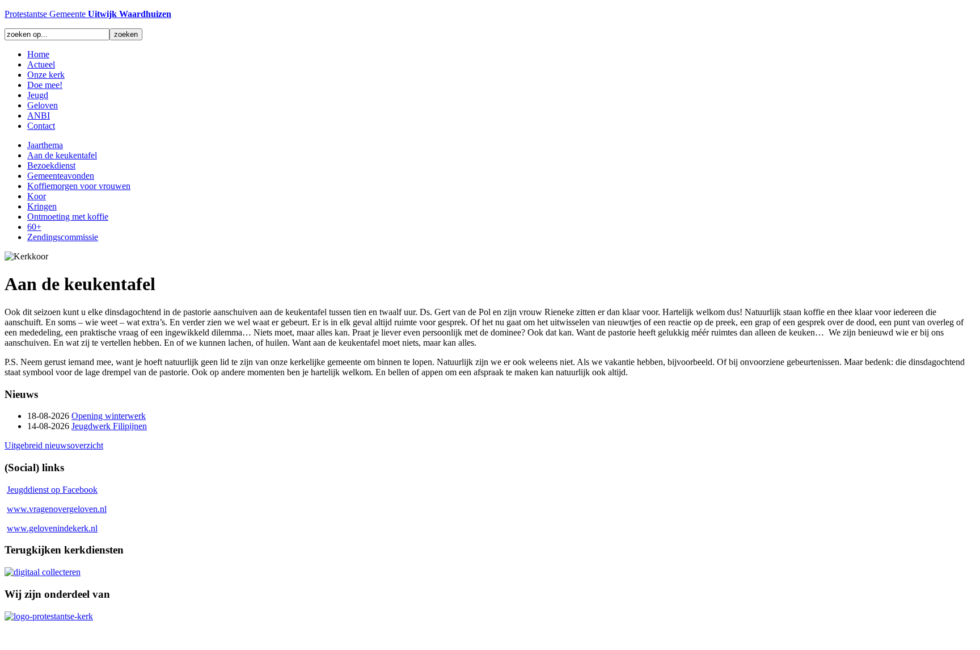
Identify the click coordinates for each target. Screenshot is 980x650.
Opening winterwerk (108, 416)
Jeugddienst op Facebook (52, 489)
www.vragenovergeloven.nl (57, 509)
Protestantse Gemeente (88, 14)
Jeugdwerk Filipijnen (109, 426)
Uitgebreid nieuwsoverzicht (54, 445)
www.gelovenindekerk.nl (52, 528)
